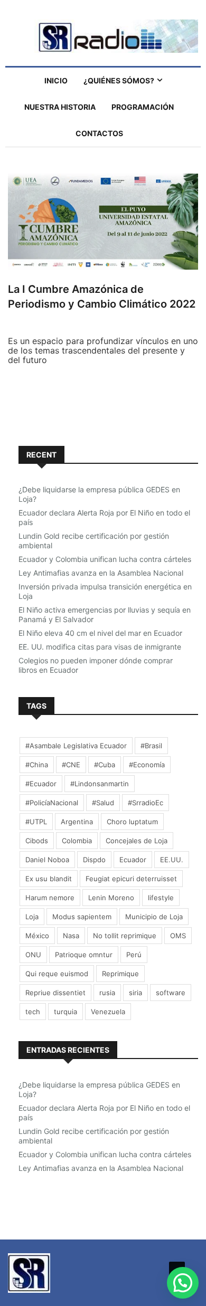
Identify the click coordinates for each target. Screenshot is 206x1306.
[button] (183, 1283)
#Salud (103, 802)
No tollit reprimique (124, 935)
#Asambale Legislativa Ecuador (76, 745)
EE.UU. (171, 859)
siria (135, 992)
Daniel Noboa (47, 859)
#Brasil (151, 745)
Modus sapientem (81, 916)
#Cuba (104, 764)
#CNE (71, 764)
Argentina (77, 821)
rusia (107, 992)
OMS (178, 935)
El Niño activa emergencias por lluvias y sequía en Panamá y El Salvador (104, 614)
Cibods (36, 840)
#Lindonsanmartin (99, 783)
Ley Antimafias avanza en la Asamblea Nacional (100, 572)
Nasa (71, 935)
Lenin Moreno (111, 897)
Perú (134, 954)
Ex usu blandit (48, 878)
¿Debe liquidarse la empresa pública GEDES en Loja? (99, 494)
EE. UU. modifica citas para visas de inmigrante (99, 646)
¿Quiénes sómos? (118, 80)
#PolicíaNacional (51, 802)
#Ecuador (41, 783)
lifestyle (161, 897)
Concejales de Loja (136, 840)
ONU (33, 954)
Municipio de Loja (154, 916)
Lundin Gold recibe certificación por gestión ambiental (93, 540)
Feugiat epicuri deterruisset (131, 878)
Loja (32, 916)
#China (36, 764)
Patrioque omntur (84, 954)
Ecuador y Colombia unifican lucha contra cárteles (104, 559)
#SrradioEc (145, 802)
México (37, 935)
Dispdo (94, 859)
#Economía (147, 764)
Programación (142, 106)
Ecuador (132, 859)
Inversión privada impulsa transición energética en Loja (105, 591)
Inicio (56, 80)
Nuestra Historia (60, 106)
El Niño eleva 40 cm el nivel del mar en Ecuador (100, 632)
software (170, 992)
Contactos (99, 133)
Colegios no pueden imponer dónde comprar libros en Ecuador (95, 665)
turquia (65, 1011)
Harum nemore (49, 897)
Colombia (77, 840)
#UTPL (36, 821)
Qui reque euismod (56, 973)
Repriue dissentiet (55, 992)
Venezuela (108, 1011)
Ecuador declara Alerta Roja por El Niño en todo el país (104, 517)
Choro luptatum (132, 821)
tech (32, 1011)
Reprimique (120, 973)
